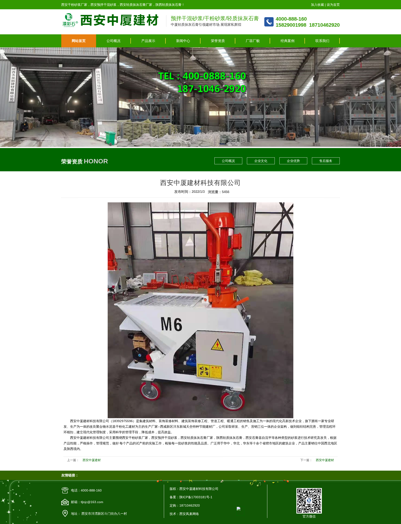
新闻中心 (183, 41)
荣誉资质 (218, 41)
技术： (174, 514)
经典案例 (287, 41)
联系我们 (322, 41)
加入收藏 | (319, 4)
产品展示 (148, 41)
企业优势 (293, 161)
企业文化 (260, 161)
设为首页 (333, 4)
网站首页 (79, 41)
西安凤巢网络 (189, 514)
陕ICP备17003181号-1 (195, 497)
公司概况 (113, 41)
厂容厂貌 (253, 41)
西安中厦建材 (92, 460)
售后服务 (325, 161)
